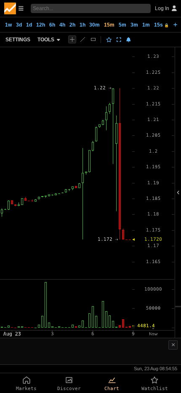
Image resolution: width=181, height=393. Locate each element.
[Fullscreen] (119, 39)
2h (72, 25)
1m (146, 25)
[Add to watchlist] (109, 39)
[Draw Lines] (83, 39)
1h (82, 25)
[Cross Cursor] (72, 39)
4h (62, 25)
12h (40, 25)
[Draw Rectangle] (93, 39)
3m (134, 25)
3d (19, 25)
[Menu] (14, 8)
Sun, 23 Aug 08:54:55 (155, 368)
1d (29, 25)
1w (8, 25)
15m (109, 25)
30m (94, 25)
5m (122, 25)
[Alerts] (128, 39)
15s (161, 25)
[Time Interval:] (175, 24)
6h (52, 25)
